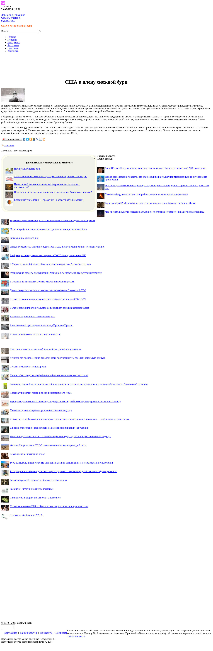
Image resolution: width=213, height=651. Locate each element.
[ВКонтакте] (24, 139)
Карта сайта (10, 633)
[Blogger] (44, 139)
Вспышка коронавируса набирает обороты (32, 316)
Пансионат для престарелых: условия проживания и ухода (41, 410)
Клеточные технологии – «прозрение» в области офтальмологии (48, 200)
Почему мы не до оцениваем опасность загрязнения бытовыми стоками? (53, 192)
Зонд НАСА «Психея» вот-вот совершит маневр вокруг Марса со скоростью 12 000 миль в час (155, 168)
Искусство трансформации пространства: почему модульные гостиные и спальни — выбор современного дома (69, 419)
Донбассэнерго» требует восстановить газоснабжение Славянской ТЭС (48, 290)
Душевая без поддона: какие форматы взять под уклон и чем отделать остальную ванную (57, 358)
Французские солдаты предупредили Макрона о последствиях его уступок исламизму (56, 273)
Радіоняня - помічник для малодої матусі (31, 489)
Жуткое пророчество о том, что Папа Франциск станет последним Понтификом (52, 220)
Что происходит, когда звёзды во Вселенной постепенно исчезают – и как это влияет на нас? (154, 211)
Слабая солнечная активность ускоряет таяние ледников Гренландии (50, 176)
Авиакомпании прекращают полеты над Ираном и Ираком (41, 325)
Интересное (13, 42)
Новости (12, 39)
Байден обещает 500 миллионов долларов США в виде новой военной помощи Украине (57, 246)
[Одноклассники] (30, 139)
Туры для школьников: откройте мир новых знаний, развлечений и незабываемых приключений (61, 462)
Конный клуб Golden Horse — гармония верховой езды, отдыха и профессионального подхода (60, 436)
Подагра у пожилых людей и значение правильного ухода (41, 392)
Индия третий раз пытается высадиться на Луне (35, 334)
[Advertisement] (106, 66)
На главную (46, 633)
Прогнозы (12, 48)
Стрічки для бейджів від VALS (26, 515)
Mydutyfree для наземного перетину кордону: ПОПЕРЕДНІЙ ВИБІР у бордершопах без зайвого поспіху (65, 401)
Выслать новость (76, 636)
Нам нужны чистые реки (27, 168)
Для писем (61, 633)
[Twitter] (27, 139)
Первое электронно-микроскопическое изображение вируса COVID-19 (48, 299)
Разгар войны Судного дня (24, 238)
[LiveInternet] (40, 139)
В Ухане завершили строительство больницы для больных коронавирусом (49, 307)
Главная (11, 37)
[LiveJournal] (37, 139)
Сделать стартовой (11, 17)
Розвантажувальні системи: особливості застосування (38, 480)
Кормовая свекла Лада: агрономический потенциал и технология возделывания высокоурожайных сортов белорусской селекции (79, 384)
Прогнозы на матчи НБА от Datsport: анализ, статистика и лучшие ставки (49, 506)
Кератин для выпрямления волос (27, 454)
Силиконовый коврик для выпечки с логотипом (35, 497)
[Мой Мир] (34, 139)
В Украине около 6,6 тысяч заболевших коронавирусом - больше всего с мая (50, 264)
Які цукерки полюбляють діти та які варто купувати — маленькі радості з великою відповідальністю (63, 471)
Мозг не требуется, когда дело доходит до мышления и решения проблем (48, 229)
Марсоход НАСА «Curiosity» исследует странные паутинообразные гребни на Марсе (150, 203)
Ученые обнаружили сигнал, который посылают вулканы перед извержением (146, 194)
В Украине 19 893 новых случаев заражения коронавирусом (42, 281)
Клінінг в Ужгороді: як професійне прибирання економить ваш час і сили (49, 375)
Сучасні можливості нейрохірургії (28, 366)
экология (9, 145)
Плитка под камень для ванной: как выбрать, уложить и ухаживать (45, 349)
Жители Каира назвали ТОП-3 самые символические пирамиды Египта (48, 445)
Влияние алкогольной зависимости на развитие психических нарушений (49, 427)
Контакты (12, 51)
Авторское (13, 45)
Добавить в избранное (13, 15)
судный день (8, 20)
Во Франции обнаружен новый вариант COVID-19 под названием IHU (48, 255)
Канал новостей (28, 633)
